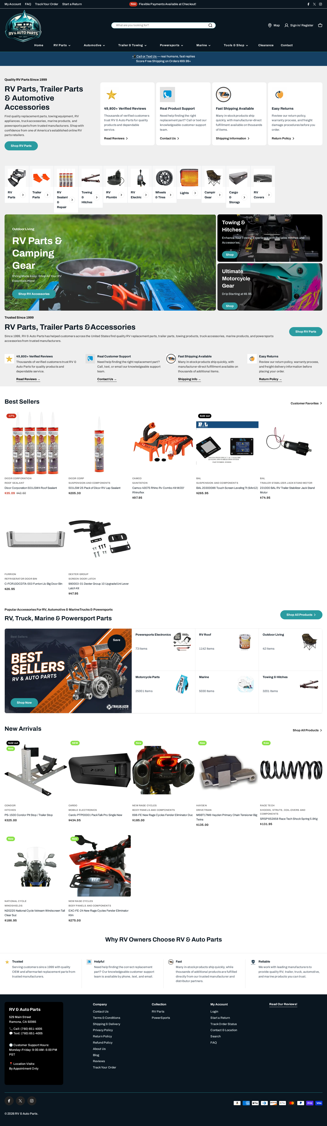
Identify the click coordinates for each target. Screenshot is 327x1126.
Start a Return (72, 4)
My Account (13, 4)
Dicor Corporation (18, 478)
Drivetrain (204, 810)
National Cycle (15, 901)
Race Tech (267, 805)
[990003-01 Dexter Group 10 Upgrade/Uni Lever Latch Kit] (100, 539)
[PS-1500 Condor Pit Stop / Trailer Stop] (36, 770)
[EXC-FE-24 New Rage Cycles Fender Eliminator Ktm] (100, 866)
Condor (10, 805)
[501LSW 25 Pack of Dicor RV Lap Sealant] (100, 443)
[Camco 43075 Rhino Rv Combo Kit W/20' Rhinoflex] (163, 443)
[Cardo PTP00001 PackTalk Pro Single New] (100, 770)
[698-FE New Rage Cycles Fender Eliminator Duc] (163, 770)
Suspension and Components (90, 483)
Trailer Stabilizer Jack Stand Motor (286, 483)
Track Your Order (46, 4)
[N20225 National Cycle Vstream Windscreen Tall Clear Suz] (36, 866)
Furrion (10, 574)
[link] (41, 184)
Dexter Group (79, 574)
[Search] (210, 25)
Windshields (14, 905)
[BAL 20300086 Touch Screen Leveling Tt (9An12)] (227, 443)
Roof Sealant (14, 483)
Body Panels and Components (153, 810)
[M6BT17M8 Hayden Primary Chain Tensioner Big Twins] (227, 770)
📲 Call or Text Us (144, 56)
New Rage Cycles (144, 805)
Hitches (10, 810)
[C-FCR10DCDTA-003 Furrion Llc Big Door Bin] (36, 539)
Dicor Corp (76, 478)
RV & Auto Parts (26, 1113)
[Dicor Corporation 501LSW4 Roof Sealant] (36, 443)
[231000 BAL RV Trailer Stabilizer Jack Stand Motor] (291, 443)
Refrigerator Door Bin (21, 578)
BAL (198, 478)
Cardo (73, 805)
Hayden (201, 805)
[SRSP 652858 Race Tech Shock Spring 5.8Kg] (291, 770)
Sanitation (140, 483)
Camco (137, 478)
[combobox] (163, 25)
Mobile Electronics (83, 810)
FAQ (28, 4)
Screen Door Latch (82, 578)
